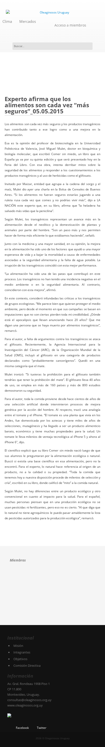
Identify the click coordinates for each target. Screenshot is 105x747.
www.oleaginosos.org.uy (25, 705)
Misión (18, 645)
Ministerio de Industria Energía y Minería (21, 611)
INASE (22, 594)
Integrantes (21, 652)
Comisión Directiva (27, 665)
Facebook (22, 728)
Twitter (41, 728)
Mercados (27, 21)
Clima (7, 21)
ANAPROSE (17, 577)
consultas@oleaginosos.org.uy (29, 700)
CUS (69, 577)
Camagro (40, 577)
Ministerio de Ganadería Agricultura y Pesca (78, 594)
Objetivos (20, 659)
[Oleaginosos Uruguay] (52, 12)
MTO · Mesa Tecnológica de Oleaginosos (50, 594)
